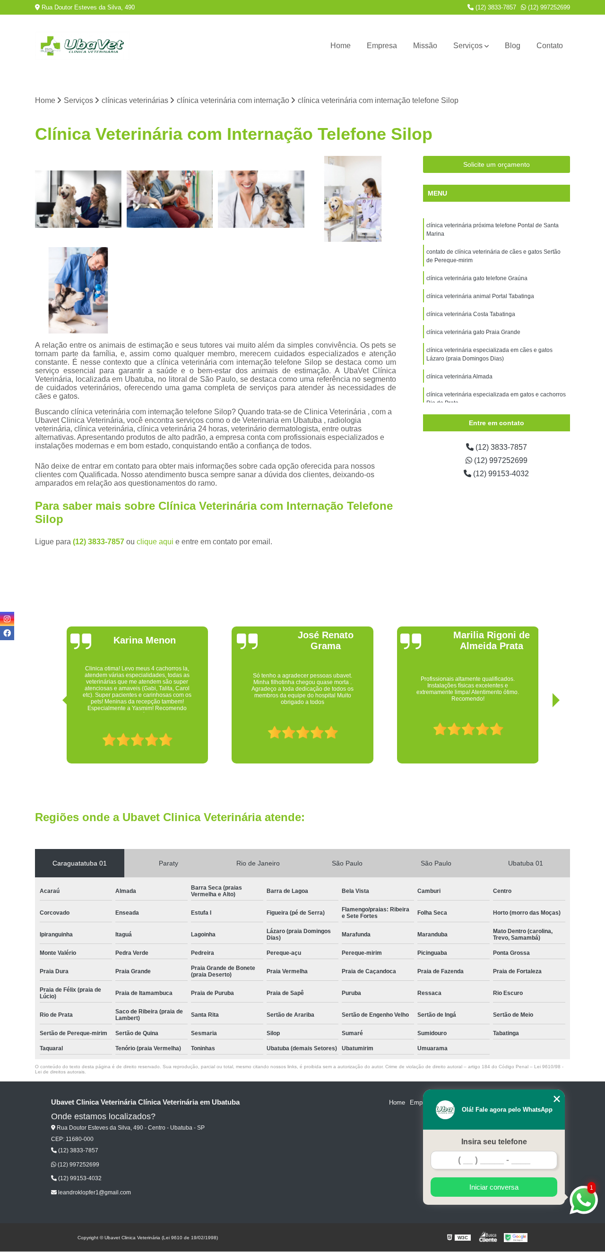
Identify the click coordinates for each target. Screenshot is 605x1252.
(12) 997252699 (548, 7)
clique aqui (155, 542)
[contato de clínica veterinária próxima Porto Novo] (78, 199)
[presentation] (53, 736)
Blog (512, 46)
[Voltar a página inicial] (82, 46)
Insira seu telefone (494, 1142)
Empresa (382, 46)
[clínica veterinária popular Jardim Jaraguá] (170, 199)
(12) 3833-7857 (495, 7)
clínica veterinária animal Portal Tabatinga (480, 296)
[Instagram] (7, 619)
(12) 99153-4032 (500, 474)
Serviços (468, 46)
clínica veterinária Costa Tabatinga (470, 314)
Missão (425, 46)
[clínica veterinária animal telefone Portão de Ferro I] (78, 290)
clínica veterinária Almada (459, 376)
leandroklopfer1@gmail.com (94, 1192)
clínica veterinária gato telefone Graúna (476, 278)
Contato (549, 46)
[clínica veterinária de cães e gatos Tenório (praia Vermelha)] (261, 199)
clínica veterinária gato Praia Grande (473, 332)
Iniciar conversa (494, 1187)
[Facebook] (7, 633)
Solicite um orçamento (496, 164)
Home (340, 46)
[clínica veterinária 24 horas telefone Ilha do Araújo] (353, 199)
